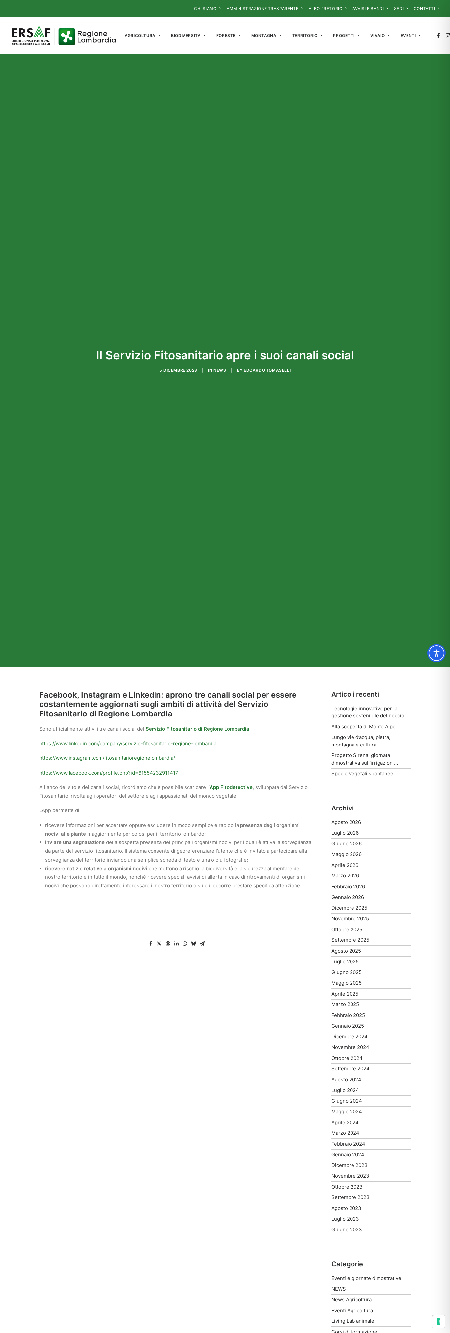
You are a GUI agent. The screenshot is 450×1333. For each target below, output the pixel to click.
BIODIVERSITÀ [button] (186, 35)
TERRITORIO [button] (305, 35)
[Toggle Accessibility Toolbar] (436, 653)
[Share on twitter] (159, 944)
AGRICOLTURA (140, 35)
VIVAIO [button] (377, 35)
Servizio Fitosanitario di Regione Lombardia (197, 729)
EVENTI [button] (408, 35)
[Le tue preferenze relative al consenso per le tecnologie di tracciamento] (438, 1321)
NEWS (219, 370)
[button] (438, 35)
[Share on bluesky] (193, 944)
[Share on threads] (168, 944)
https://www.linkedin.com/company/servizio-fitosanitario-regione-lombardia (127, 743)
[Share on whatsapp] (185, 944)
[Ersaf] (64, 36)
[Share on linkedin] (176, 944)
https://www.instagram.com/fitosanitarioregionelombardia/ (107, 758)
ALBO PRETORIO (326, 8)
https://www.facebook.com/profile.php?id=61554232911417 (108, 773)
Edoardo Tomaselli (267, 370)
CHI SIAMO (205, 8)
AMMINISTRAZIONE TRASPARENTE (262, 8)
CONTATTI (424, 8)
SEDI (399, 8)
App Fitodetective (231, 787)
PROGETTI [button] (343, 35)
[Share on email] (202, 944)
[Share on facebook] (151, 944)
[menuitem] (207, 8)
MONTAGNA (264, 35)
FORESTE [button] (226, 35)
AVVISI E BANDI (368, 8)
